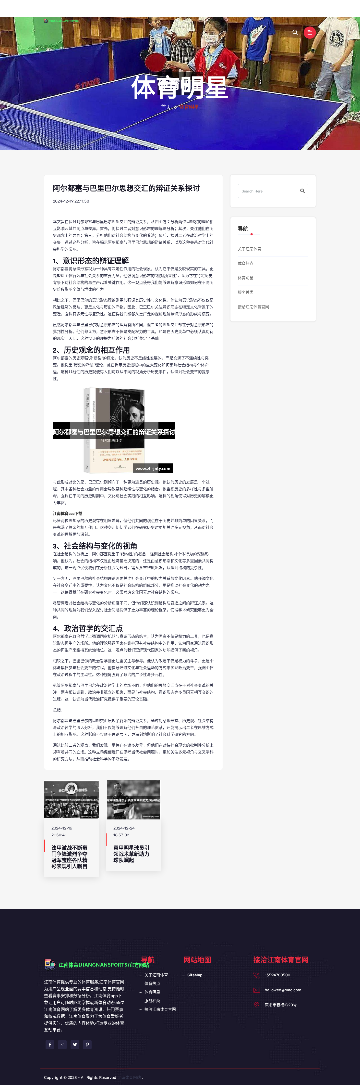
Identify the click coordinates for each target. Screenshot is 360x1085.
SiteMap (195, 975)
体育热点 (202, 10)
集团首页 (143, 10)
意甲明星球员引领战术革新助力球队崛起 (131, 854)
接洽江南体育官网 (285, 10)
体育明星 (227, 10)
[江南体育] (66, 21)
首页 (166, 107)
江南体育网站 (129, 1077)
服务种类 (252, 10)
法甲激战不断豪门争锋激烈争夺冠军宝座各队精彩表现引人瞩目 (69, 857)
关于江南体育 (172, 10)
